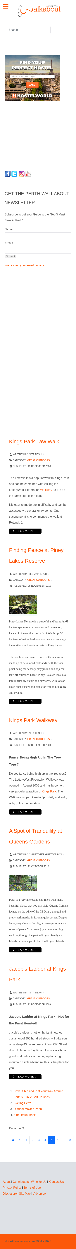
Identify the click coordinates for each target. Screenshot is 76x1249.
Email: (9, 242)
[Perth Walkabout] (38, 10)
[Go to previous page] (20, 1140)
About (7, 1181)
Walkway (46, 489)
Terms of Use (32, 1187)
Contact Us (56, 1181)
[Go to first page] (13, 1140)
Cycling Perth (22, 1103)
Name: (9, 229)
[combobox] (28, 30)
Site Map (25, 1193)
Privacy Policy (12, 1187)
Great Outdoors (38, 460)
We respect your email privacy (24, 265)
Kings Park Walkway (33, 720)
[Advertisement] (28, 135)
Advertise (39, 1193)
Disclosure (10, 1193)
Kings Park (49, 791)
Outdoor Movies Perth (27, 1109)
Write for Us (38, 1181)
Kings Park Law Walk (34, 441)
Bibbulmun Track (24, 1114)
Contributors (21, 1181)
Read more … (26, 531)
